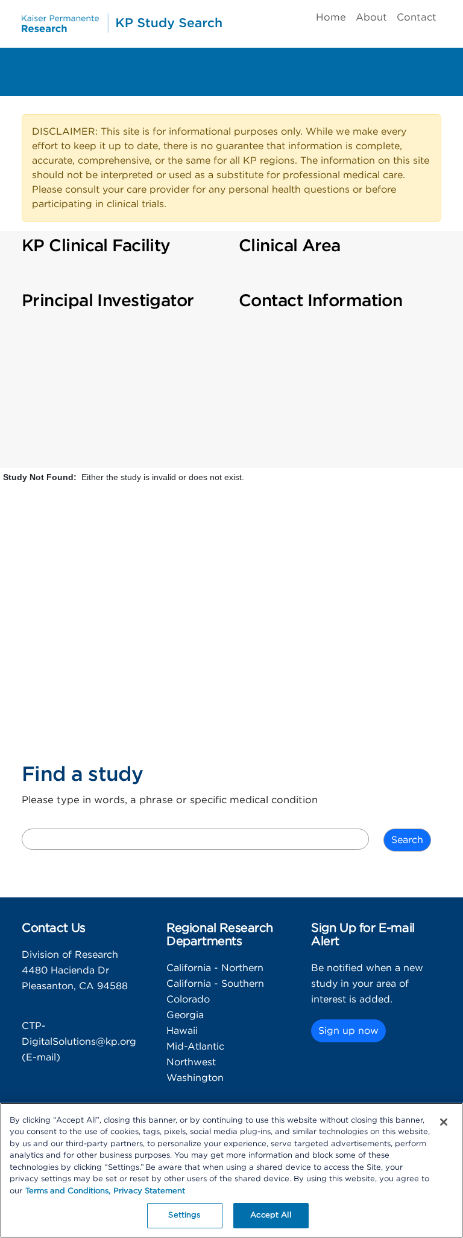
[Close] (443, 1122)
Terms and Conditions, (67, 1191)
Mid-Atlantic (195, 1046)
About (371, 17)
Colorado (188, 999)
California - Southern (215, 984)
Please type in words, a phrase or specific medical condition (170, 800)
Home (331, 17)
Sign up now (348, 1031)
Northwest (191, 1062)
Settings (184, 1215)
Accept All (270, 1215)
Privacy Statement (149, 1191)
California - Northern (214, 968)
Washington (195, 1078)
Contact (416, 17)
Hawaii (182, 1031)
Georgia (185, 1015)
